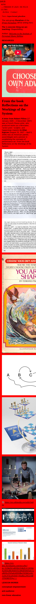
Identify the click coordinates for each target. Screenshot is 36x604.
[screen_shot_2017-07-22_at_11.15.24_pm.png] (18, 533)
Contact (14, 12)
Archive (5, 12)
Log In (2, 1)
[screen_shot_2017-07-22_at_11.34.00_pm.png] (18, 551)
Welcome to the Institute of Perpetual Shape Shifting (17, 34)
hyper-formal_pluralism (16, 16)
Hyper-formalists (9, 22)
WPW (3, 4)
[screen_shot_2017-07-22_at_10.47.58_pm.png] (18, 516)
